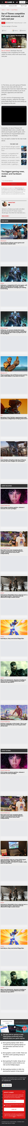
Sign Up (14, 1109)
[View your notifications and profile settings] (13, 2)
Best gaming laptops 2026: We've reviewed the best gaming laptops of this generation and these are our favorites (14, 1045)
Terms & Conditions (12, 1115)
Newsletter (24, 30)
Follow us (16, 30)
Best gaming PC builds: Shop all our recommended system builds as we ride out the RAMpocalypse (14, 1063)
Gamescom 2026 (13, 5)
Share (5, 30)
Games (3, 9)
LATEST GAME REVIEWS (20, 1022)
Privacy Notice (20, 189)
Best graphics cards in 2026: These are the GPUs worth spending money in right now (15, 1054)
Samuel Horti (10, 22)
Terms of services (18, 188)
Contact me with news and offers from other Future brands (14, 1105)
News (3, 23)
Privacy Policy (19, 1114)
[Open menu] (2, 2)
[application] (14, 115)
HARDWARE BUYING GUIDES (7, 1022)
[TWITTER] (9, 205)
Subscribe (22, 2)
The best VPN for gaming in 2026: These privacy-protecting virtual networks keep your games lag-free (14, 1036)
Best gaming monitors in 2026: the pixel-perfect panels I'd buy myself (13, 1070)
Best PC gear (24, 5)
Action (8, 9)
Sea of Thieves (14, 9)
